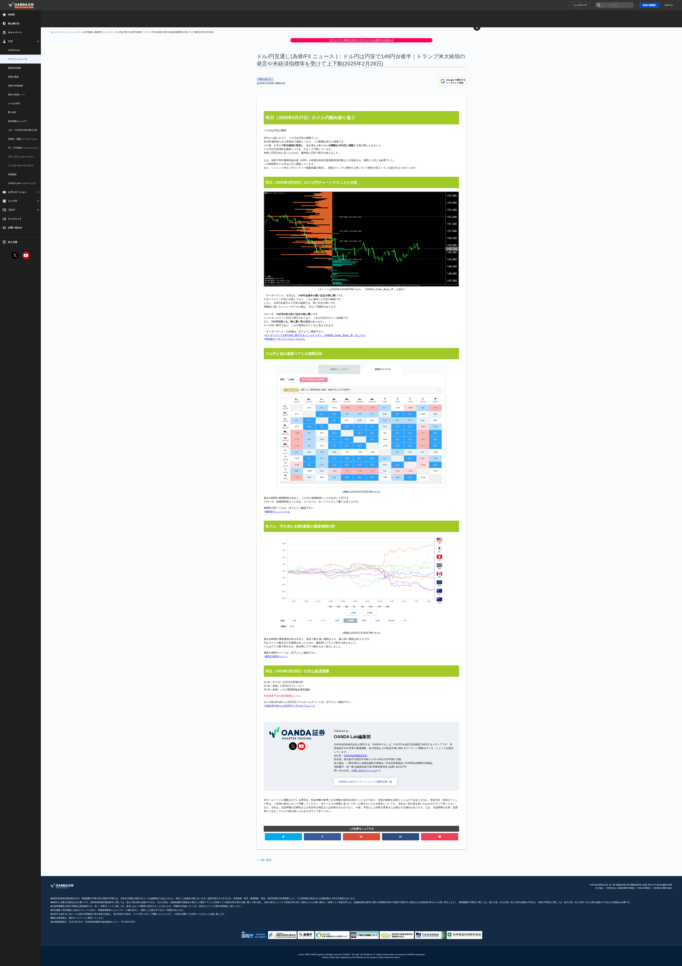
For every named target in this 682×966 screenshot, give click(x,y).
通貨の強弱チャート (276, 656)
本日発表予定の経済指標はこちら (282, 695)
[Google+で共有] (361, 836)
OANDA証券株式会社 (355, 755)
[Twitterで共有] (283, 836)
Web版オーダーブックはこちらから (285, 338)
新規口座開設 (649, 5)
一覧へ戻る (265, 859)
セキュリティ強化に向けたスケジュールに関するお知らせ (361, 40)
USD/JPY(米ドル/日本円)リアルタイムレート (290, 705)
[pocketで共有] (439, 836)
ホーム (54, 32)
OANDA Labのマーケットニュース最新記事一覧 (365, 781)
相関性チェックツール (277, 511)
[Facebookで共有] (322, 836)
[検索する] (597, 5)
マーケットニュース (69, 32)
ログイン (669, 5)
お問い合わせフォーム (363, 770)
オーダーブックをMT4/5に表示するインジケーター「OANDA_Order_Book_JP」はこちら (315, 335)
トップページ (580, 5)
